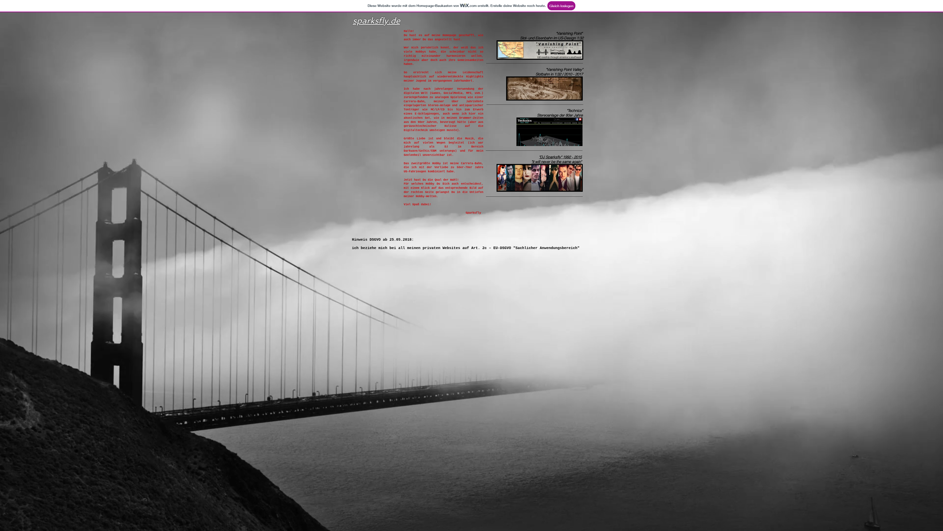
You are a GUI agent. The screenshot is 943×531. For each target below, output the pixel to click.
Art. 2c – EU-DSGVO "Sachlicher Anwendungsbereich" (525, 248)
